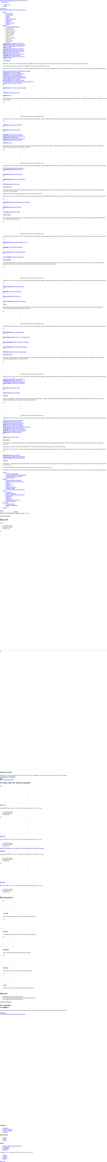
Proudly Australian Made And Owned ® (15, 494)
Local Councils (9, 15)
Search (1, 510)
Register (5, 6)
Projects (5, 12)
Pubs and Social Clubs (11, 19)
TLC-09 (2, 851)
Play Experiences (4, 777)
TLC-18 (2, 805)
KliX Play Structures (10, 493)
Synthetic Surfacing (10, 477)
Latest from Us (4, 2)
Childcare (8, 17)
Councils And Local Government (13, 480)
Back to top (2, 1161)
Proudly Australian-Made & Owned (8, 0)
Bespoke (8, 24)
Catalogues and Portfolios (12, 505)
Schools (7, 16)
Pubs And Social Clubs (11, 486)
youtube (5, 1154)
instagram (5, 1157)
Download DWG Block (8, 779)
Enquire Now (3, 1012)
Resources (5, 502)
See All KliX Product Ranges (12, 26)
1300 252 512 (3, 8)
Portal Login (7, 4)
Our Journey (9, 492)
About (4, 490)
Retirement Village (10, 22)
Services (5, 472)
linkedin (5, 1158)
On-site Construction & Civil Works (14, 476)
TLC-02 (2, 882)
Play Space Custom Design (12, 473)
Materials (8, 497)
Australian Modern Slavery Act (13, 500)
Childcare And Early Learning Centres (15, 481)
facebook (5, 1156)
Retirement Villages (10, 488)
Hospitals (8, 21)
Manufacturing (9, 496)
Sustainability (9, 498)
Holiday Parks (9, 20)
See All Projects (9, 13)
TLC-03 (2, 836)
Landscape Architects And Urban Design (15, 489)
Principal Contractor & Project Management (16, 475)
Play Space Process (10, 504)
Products (5, 25)
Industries (5, 479)
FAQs (7, 506)
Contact (4, 508)
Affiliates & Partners (10, 501)
